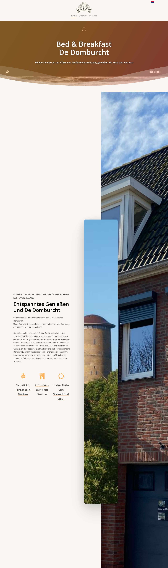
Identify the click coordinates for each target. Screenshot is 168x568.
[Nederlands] (152, 3)
